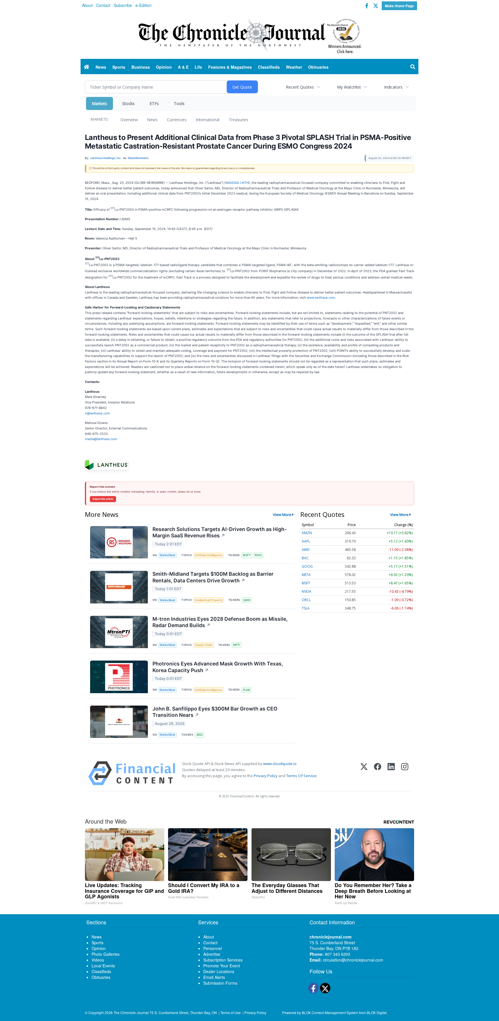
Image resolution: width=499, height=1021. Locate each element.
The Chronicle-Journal (131, 1012)
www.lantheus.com (321, 298)
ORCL (306, 599)
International (207, 119)
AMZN (307, 532)
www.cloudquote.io (280, 763)
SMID (246, 600)
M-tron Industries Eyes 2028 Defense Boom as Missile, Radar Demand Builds (220, 622)
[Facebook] (377, 773)
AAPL (306, 541)
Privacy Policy (266, 775)
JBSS (199, 734)
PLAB (246, 689)
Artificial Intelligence (208, 555)
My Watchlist (349, 87)
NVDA (306, 591)
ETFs (154, 103)
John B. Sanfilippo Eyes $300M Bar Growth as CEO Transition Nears (215, 712)
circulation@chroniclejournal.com (353, 960)
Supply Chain (203, 644)
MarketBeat (167, 555)
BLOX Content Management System (330, 1012)
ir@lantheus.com (97, 413)
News (152, 119)
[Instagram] (405, 773)
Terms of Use (230, 1012)
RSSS (258, 555)
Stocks (128, 103)
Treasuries (238, 119)
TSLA (306, 608)
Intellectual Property (208, 600)
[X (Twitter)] (364, 773)
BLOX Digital (377, 1012)
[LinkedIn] (391, 773)
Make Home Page (399, 5)
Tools (179, 103)
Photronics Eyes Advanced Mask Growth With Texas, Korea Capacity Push (217, 667)
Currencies (177, 119)
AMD (306, 549)
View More (282, 514)
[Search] (412, 67)
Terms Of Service (301, 775)
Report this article (103, 499)
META (306, 574)
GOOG (307, 566)
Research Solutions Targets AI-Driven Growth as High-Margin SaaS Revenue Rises (219, 532)
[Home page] (249, 35)
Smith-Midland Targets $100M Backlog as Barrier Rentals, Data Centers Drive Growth (212, 577)
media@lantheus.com (101, 439)
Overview (129, 119)
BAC (305, 558)
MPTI (236, 644)
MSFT (247, 555)
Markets (99, 103)
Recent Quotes (300, 87)
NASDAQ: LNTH (237, 183)
